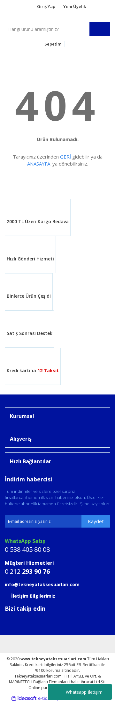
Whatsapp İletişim (84, 692)
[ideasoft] (24, 698)
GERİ (65, 156)
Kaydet (96, 521)
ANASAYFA (38, 163)
